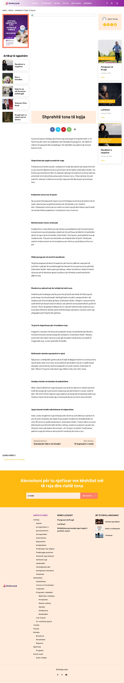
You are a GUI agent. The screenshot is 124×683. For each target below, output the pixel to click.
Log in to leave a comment (14, 459)
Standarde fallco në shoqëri (47, 443)
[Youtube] (115, 24)
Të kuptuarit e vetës (84, 443)
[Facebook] (107, 3)
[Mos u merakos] (7, 78)
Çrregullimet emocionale (106, 140)
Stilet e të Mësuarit (112, 528)
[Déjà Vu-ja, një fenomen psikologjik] (7, 91)
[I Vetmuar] (99, 535)
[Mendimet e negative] (7, 65)
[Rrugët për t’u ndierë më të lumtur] (7, 117)
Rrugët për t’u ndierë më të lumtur (21, 117)
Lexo (103, 77)
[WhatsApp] (69, 129)
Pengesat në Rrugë (107, 68)
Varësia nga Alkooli (112, 522)
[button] (117, 3)
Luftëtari (105, 109)
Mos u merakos (18, 78)
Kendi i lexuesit (106, 58)
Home (4, 10)
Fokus (10, 10)
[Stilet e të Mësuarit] (99, 528)
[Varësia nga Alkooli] (99, 521)
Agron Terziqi (113, 19)
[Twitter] (58, 129)
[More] (74, 129)
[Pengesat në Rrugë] (110, 51)
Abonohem (87, 495)
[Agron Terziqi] (105, 19)
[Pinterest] (63, 129)
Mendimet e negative (20, 65)
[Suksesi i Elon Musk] (7, 104)
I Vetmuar (108, 535)
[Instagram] (111, 3)
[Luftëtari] (110, 94)
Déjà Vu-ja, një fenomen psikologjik (20, 91)
